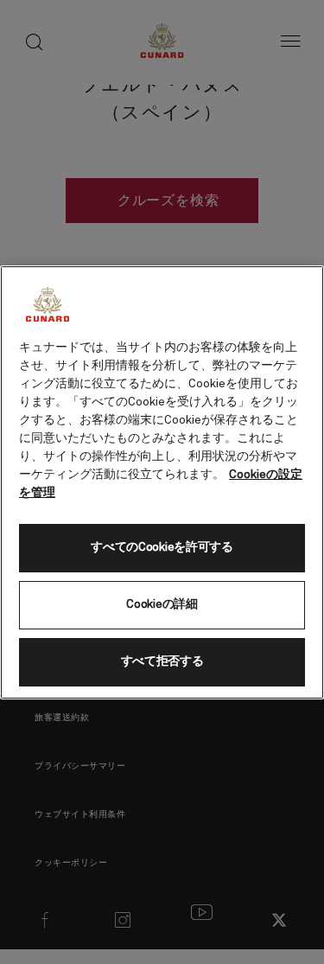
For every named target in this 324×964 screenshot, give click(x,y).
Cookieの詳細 (161, 604)
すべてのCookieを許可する (161, 547)
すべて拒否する (162, 661)
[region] (162, 482)
